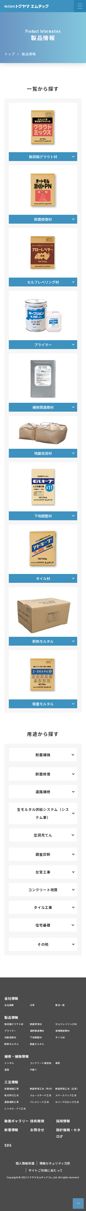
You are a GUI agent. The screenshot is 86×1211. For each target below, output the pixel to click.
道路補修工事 (11, 1102)
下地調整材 (36, 1037)
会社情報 (11, 998)
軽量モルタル (37, 1044)
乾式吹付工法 (11, 1095)
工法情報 (11, 1082)
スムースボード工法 (40, 1095)
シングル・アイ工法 (15, 1108)
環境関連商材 (62, 1030)
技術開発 (37, 1121)
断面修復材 (36, 1024)
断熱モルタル (11, 1044)
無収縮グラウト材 (13, 1024)
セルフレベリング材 (66, 1024)
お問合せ (37, 1129)
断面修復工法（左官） (67, 1088)
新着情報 (11, 1129)
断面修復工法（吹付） (42, 1088)
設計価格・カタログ (68, 1133)
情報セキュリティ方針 (55, 1163)
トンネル (9, 1063)
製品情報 (11, 1017)
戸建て (33, 1069)
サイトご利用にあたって (45, 1170)
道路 (6, 1069)
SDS (7, 1145)
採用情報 (63, 1121)
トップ (9, 54)
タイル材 (60, 1037)
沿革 (32, 1005)
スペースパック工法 (66, 1095)
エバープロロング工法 (67, 1102)
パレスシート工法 (39, 1102)
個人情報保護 (25, 1163)
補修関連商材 (37, 1030)
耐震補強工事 (11, 1088)
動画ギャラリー (16, 1121)
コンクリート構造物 (40, 1063)
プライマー (10, 1030)
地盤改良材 (10, 1037)
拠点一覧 (60, 1005)
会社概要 (9, 1005)
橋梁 (57, 1063)
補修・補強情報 (16, 1056)
